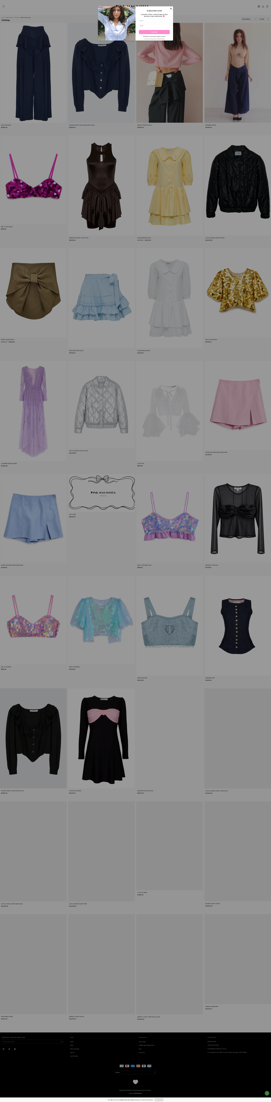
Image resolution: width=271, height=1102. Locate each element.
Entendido (159, 1099)
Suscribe (154, 32)
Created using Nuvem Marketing (154, 39)
